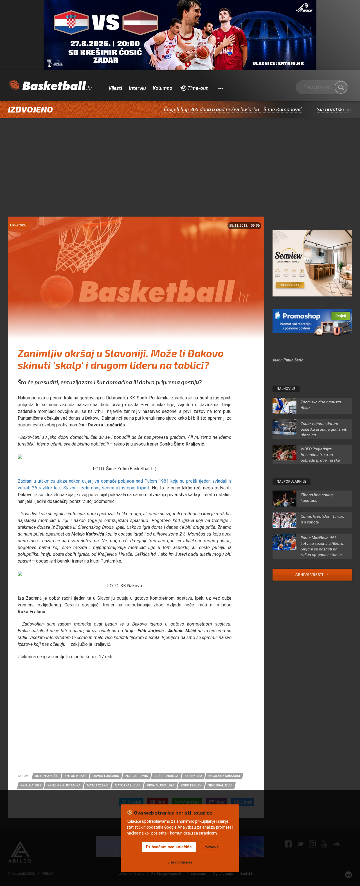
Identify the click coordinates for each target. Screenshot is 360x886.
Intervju (137, 88)
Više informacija (180, 862)
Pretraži (340, 87)
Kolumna (162, 88)
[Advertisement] (180, 174)
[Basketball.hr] (50, 85)
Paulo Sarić (293, 360)
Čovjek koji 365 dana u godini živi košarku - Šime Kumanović (206, 109)
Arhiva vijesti (309, 574)
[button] (220, 88)
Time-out (198, 88)
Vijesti (115, 88)
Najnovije (286, 389)
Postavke (211, 847)
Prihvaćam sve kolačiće (169, 846)
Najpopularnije (291, 482)
